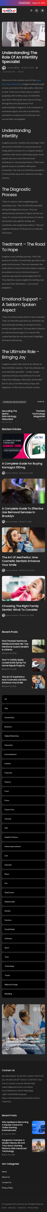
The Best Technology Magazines (38, 415)
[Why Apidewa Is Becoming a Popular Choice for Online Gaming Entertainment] (38, 1127)
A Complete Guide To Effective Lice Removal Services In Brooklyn (22, 512)
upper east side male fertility (15, 402)
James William (13, 68)
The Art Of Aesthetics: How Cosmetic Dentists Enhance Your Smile (21, 561)
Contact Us (6, 1182)
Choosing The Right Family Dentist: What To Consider (20, 608)
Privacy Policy (7, 1188)
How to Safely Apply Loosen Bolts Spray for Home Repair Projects (14, 662)
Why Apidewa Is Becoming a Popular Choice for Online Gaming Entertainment (15, 1126)
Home (4, 1172)
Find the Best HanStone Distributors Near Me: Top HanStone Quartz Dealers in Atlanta (15, 645)
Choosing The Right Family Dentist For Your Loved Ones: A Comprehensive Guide (23, 1042)
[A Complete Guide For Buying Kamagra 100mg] (23, 446)
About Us (6, 1177)
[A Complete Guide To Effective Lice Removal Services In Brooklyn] (23, 491)
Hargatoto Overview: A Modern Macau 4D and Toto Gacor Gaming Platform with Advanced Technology (14, 1146)
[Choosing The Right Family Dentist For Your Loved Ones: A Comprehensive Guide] (23, 1029)
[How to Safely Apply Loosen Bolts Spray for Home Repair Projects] (38, 664)
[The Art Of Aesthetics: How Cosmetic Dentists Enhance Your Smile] (23, 539)
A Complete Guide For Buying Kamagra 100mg (22, 465)
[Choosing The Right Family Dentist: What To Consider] (23, 588)
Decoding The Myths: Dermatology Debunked (9, 416)
